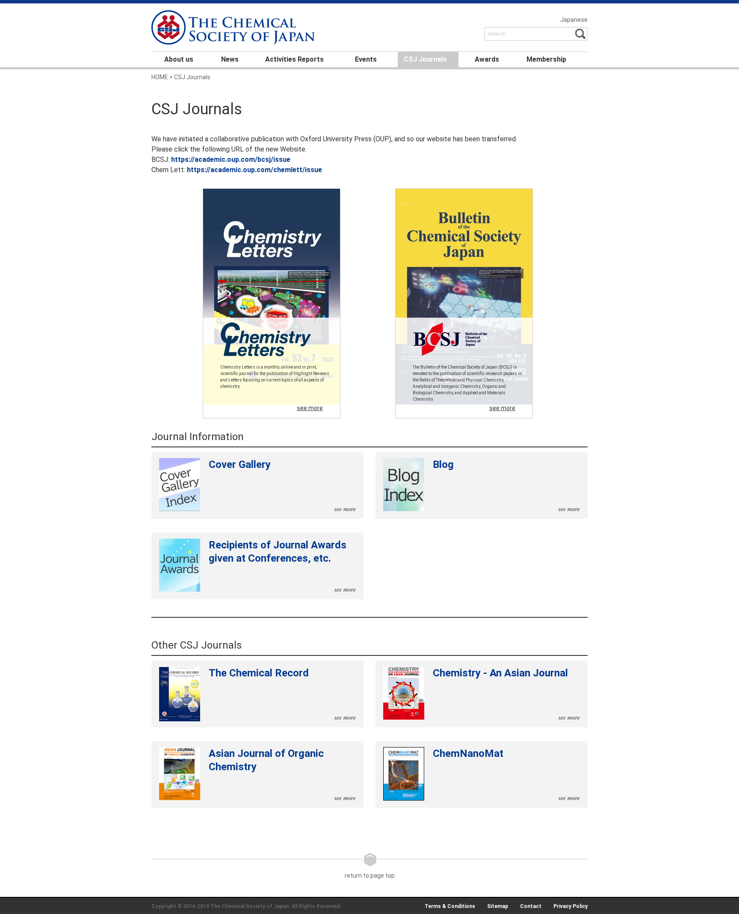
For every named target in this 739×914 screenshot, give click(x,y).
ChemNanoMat (506, 774)
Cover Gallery (282, 485)
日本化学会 (234, 28)
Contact (530, 906)
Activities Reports (294, 59)
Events (366, 59)
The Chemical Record (282, 694)
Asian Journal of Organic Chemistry (282, 774)
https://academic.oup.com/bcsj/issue (230, 159)
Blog (506, 485)
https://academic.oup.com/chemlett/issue (254, 170)
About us (178, 59)
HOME (159, 77)
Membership (546, 59)
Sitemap (497, 906)
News (230, 59)
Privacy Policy (570, 906)
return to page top (370, 875)
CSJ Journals (425, 59)
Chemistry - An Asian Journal (506, 694)
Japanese (574, 19)
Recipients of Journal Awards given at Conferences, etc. (282, 566)
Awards (487, 59)
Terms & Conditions (450, 906)
